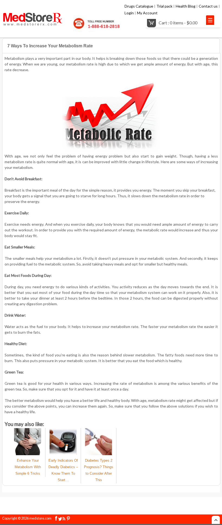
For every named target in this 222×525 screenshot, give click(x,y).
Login (129, 13)
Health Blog (185, 6)
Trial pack (164, 6)
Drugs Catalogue (139, 6)
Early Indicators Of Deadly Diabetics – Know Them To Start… (63, 470)
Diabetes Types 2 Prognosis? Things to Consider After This (98, 470)
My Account (147, 13)
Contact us (208, 6)
